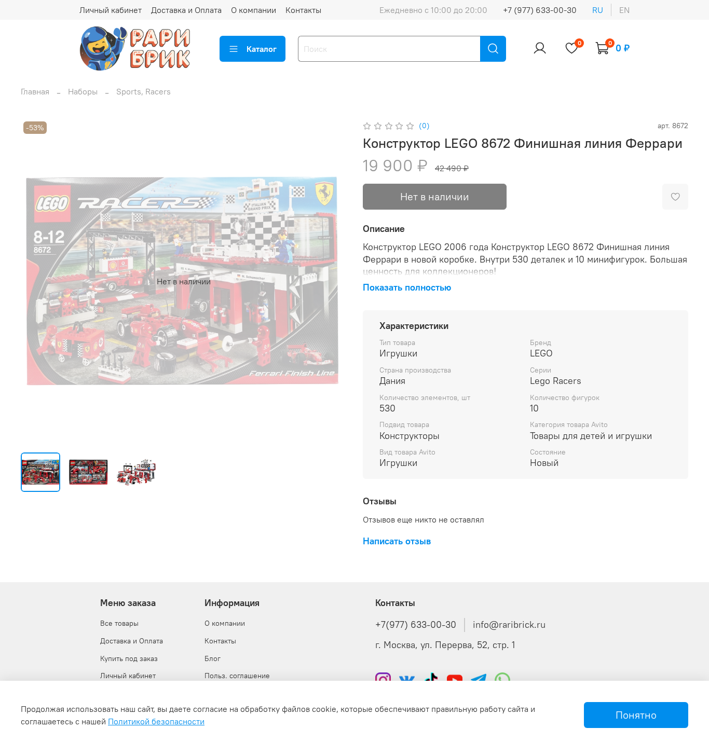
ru (597, 10)
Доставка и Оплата (186, 10)
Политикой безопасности (156, 721)
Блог (212, 658)
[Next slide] (329, 281)
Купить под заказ (129, 658)
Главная (35, 91)
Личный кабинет (110, 10)
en (624, 10)
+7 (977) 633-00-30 (540, 10)
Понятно (636, 714)
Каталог (262, 49)
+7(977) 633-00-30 (415, 624)
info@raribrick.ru (509, 624)
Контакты (303, 10)
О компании (253, 10)
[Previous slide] (37, 281)
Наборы (83, 91)
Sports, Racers (143, 91)
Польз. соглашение (237, 675)
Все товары (119, 623)
